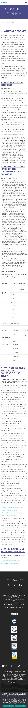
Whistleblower (8, 599)
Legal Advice (8, 593)
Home (3, 22)
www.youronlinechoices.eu (9, 563)
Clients (7, 579)
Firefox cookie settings (9, 510)
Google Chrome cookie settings (12, 513)
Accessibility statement (18, 595)
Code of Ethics (13, 596)
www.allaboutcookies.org (9, 561)
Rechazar (11, 705)
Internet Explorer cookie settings (12, 507)
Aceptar (5, 705)
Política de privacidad (18, 703)
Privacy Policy (6, 595)
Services (13, 579)
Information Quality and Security (13, 598)
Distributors (21, 579)
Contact (15, 580)
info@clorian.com (10, 607)
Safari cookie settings (9, 515)
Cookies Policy (18, 593)
